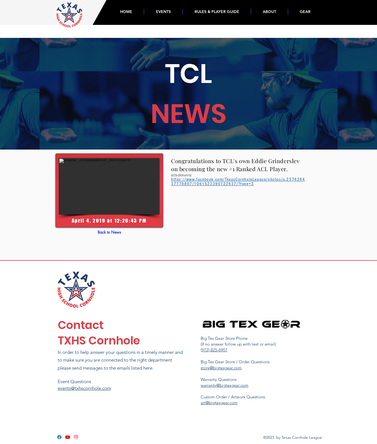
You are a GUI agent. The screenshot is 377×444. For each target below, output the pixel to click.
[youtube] (67, 437)
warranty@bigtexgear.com (224, 385)
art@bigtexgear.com (219, 402)
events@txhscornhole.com (84, 388)
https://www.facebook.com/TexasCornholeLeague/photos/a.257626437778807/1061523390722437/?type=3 (238, 181)
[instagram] (76, 437)
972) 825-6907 (214, 349)
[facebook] (59, 437)
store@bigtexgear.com (221, 367)
